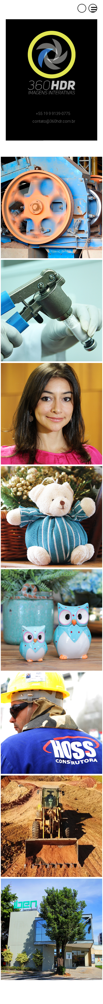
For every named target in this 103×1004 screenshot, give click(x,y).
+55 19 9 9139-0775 (53, 113)
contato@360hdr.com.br (53, 121)
